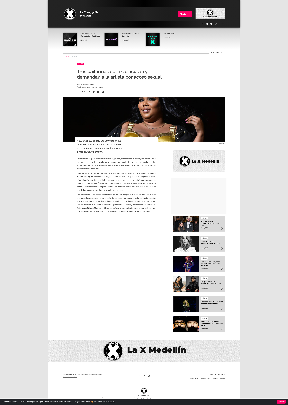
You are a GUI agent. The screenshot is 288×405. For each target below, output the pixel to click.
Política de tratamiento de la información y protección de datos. (82, 374)
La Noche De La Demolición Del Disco (90, 35)
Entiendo (281, 402)
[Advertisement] (198, 197)
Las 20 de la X (169, 34)
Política (112, 401)
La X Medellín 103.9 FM (70, 14)
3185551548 (194, 378)
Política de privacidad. (70, 377)
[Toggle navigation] (223, 24)
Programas (215, 52)
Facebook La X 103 (202, 24)
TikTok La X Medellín (215, 24)
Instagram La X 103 (206, 24)
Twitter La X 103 (211, 24)
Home (67, 56)
